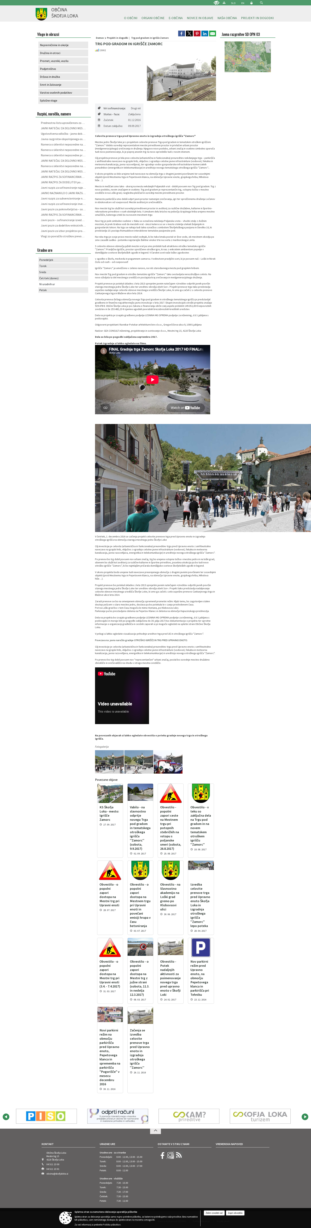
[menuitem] (130, 18)
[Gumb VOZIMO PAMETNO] (260, 1116)
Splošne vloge (48, 100)
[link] (181, 33)
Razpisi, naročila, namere (54, 113)
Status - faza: (111, 114)
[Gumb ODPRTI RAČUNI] (46, 1116)
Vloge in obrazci (48, 34)
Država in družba (50, 76)
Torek (42, 266)
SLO (233, 3)
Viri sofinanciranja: (114, 108)
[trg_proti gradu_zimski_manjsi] (168, 762)
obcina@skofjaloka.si (57, 1173)
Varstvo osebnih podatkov (56, 92)
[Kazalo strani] (224, 2)
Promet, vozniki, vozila (54, 61)
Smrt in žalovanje (50, 84)
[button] (261, 2)
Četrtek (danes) (48, 278)
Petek (43, 290)
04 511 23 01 (52, 1169)
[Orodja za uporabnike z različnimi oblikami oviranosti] (216, 3)
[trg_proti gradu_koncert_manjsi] (109, 762)
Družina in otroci (50, 53)
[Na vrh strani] (155, 1131)
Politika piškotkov (112, 1224)
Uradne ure (107, 1144)
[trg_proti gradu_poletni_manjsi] (139, 762)
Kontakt (48, 1144)
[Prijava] (251, 2)
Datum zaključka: (113, 126)
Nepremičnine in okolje (54, 45)
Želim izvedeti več (214, 1212)
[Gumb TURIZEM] (189, 1116)
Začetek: (108, 120)
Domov (100, 37)
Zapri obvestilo (235, 1212)
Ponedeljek (46, 260)
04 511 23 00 (52, 1164)
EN (242, 3)
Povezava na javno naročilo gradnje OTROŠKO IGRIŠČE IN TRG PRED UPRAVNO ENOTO (141, 640)
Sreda (42, 272)
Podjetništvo (48, 69)
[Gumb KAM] (117, 1116)
